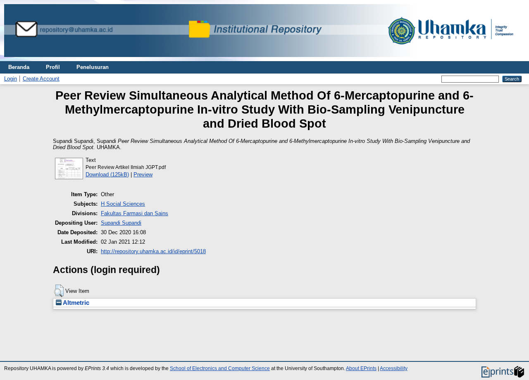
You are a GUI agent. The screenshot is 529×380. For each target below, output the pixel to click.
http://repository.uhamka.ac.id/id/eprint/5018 (153, 251)
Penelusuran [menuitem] (92, 67)
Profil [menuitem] (53, 67)
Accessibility (393, 368)
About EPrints (361, 368)
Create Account (41, 79)
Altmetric (75, 302)
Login (10, 79)
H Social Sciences (123, 204)
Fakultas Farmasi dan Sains (134, 213)
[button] (59, 291)
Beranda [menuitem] (18, 67)
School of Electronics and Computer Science (220, 368)
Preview (143, 174)
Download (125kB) (107, 174)
